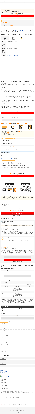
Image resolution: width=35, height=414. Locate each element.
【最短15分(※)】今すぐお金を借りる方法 (20, 30)
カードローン (4, 2)
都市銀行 (2, 360)
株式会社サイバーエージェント (15, 404)
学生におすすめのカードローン (5, 349)
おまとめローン (3, 337)
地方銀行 (2, 363)
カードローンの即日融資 (4, 335)
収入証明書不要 (20, 308)
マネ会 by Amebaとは (11, 410)
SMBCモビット (9, 2)
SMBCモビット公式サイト (12, 208)
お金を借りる (3, 323)
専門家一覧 (19, 410)
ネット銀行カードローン (4, 365)
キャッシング (3, 330)
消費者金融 (2, 358)
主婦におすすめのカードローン (5, 346)
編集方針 (25, 410)
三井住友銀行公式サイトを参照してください (12, 55)
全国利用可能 (4, 311)
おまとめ (3, 313)
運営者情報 (16, 410)
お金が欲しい (28, 383)
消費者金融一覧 (3, 380)
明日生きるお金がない (16, 383)
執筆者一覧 (22, 410)
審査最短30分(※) (21, 311)
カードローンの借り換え (4, 339)
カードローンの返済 (4, 342)
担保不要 (3, 310)
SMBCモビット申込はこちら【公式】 (8, 168)
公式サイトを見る (17, 259)
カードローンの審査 (4, 351)
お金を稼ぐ (32, 383)
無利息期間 (20, 310)
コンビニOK (20, 313)
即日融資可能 (4, 308)
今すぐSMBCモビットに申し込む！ (17, 213)
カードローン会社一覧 (4, 379)
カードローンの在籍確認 (4, 344)
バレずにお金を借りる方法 (4, 383)
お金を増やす (21, 383)
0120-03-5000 (13, 46)
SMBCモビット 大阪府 (15, 2)
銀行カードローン (3, 328)
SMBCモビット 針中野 (21, 2)
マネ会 (1, 2)
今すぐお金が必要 (11, 383)
